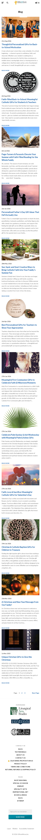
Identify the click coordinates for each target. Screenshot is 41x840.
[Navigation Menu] (3, 2)
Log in (9, 829)
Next (35, 693)
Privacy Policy (20, 764)
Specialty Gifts (20, 789)
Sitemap (20, 801)
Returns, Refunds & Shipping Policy (20, 769)
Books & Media (20, 795)
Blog (20, 749)
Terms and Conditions (20, 767)
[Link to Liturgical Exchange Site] (20, 726)
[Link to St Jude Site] (20, 735)
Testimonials (20, 752)
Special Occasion (20, 783)
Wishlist (14, 829)
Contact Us (20, 758)
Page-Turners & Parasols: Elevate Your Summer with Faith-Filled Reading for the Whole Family (20, 157)
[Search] (7, 3)
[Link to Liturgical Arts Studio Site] (20, 714)
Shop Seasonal (20, 780)
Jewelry (20, 786)
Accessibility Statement (26, 829)
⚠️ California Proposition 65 (20, 761)
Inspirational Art (20, 792)
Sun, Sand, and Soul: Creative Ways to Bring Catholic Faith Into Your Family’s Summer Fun (19, 270)
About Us (20, 755)
